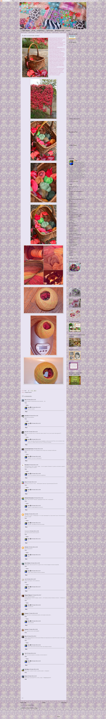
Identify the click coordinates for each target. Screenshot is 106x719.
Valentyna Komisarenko (29, 497)
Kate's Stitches (27, 563)
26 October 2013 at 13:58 (34, 531)
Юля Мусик (27, 669)
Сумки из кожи (71, 248)
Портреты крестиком (73, 239)
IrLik (25, 653)
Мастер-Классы (40, 30)
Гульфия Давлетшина (29, 448)
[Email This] (31, 390)
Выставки (71, 201)
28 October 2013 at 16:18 (36, 621)
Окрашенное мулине (73, 231)
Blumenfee (27, 464)
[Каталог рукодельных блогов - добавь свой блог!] (73, 369)
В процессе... (71, 197)
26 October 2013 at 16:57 (31, 579)
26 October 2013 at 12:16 (31, 481)
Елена (26, 676)
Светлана (26, 513)
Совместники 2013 (72, 245)
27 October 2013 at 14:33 (33, 613)
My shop (33, 30)
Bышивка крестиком (72, 186)
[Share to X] (33, 390)
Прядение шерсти (28, 392)
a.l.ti (25, 579)
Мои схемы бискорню (73, 225)
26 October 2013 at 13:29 (33, 513)
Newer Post (23, 702)
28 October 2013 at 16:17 (36, 570)
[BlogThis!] (32, 390)
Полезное (68, 30)
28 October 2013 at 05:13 (31, 636)
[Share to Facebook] (34, 390)
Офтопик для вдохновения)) (74, 237)
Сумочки (70, 250)
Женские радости (72, 212)
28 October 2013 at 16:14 (31, 653)
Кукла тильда (71, 220)
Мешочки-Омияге (72, 223)
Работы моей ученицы (73, 244)
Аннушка (26, 613)
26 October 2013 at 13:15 (38, 497)
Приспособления (72, 241)
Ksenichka (27, 415)
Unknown (26, 547)
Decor (70, 188)
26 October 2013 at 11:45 (38, 448)
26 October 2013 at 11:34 (36, 439)
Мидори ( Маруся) (28, 595)
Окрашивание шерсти (73, 233)
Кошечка (26, 629)
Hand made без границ (37, 5)
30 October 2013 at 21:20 (31, 676)
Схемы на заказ (49, 30)
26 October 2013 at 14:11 (36, 522)
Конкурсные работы (72, 217)
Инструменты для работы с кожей (75, 214)
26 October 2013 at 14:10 (36, 505)
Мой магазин (71, 226)
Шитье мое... (71, 255)
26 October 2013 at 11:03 (31, 399)
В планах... (71, 196)
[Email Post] (28, 390)
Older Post (63, 702)
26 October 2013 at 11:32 (36, 407)
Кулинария (71, 222)
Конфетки (71, 219)
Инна (26, 636)
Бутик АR (70, 194)
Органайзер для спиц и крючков (75, 234)
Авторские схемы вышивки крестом (75, 191)
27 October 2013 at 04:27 (36, 595)
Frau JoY (26, 431)
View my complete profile (73, 181)
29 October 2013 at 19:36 (34, 669)
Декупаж (70, 211)
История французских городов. (75, 215)
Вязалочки (71, 208)
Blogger (58, 716)
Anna (29, 407)
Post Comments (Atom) (29, 705)
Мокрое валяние (72, 228)
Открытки (70, 236)
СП (69, 247)
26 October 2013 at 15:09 (35, 563)
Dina (25, 399)
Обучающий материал (73, 230)
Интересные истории (59, 30)
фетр (70, 253)
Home (43, 702)
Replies (27, 405)
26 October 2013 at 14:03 (33, 547)
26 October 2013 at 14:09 (36, 473)
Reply (26, 402)
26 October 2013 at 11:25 (33, 431)
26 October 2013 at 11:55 (33, 464)
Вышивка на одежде (72, 206)
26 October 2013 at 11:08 (33, 415)
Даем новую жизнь (72, 209)
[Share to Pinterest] (35, 390)
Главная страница (26, 30)
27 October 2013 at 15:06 (33, 629)
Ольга (26, 481)
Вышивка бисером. (72, 203)
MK (69, 189)
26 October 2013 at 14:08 (36, 456)
